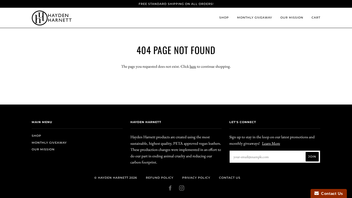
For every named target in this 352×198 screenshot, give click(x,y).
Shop (224, 17)
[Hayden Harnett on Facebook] (170, 189)
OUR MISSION (291, 17)
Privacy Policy (196, 177)
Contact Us (229, 177)
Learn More (271, 143)
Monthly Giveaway (254, 17)
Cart (316, 17)
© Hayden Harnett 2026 (115, 177)
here (193, 66)
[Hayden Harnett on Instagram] (182, 189)
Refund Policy (159, 177)
